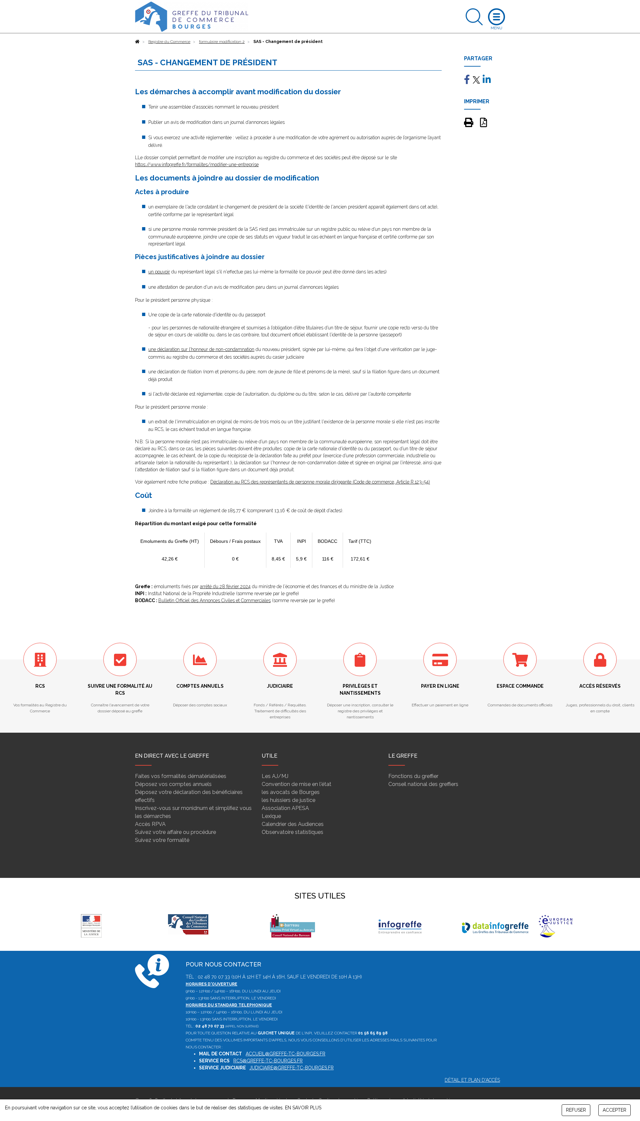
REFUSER (576, 1110)
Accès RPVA (150, 824)
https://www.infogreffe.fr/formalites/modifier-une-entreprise (197, 164)
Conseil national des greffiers (423, 784)
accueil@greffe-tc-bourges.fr (285, 1053)
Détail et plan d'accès (472, 1080)
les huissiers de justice (288, 800)
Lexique (271, 816)
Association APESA (285, 808)
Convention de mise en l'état (296, 784)
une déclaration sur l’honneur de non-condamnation (201, 349)
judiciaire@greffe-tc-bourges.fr (291, 1067)
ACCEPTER (614, 1110)
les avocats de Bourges (291, 792)
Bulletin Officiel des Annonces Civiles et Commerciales (214, 600)
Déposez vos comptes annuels (173, 784)
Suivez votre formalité (162, 840)
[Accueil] (137, 41)
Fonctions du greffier (413, 776)
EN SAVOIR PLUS (303, 1107)
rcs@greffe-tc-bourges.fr (268, 1060)
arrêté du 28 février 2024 (225, 586)
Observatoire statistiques (292, 832)
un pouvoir (159, 271)
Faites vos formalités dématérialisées (180, 776)
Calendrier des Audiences (293, 824)
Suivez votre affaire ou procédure (175, 832)
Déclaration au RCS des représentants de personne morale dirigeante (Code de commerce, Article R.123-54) (320, 482)
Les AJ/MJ (275, 776)
